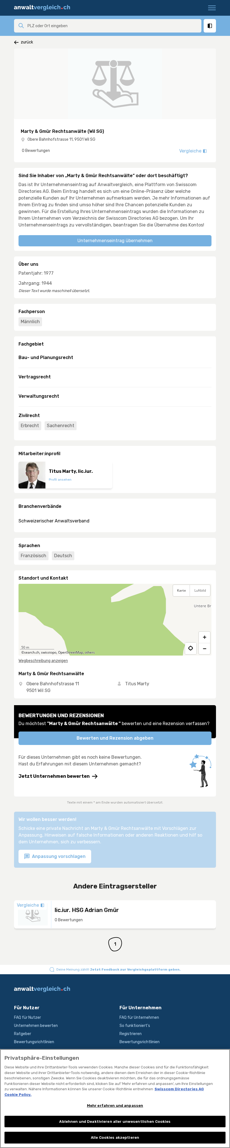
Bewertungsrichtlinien (34, 1042)
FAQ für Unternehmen (139, 1017)
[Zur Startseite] (44, 8)
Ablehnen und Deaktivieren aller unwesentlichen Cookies (115, 1121)
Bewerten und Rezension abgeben (115, 738)
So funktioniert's (134, 1025)
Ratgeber (22, 1033)
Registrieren (130, 1033)
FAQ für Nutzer (27, 1017)
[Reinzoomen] (204, 637)
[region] (115, 620)
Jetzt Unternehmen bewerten (54, 776)
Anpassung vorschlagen (58, 856)
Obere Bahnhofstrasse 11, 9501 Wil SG (61, 139)
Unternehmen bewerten (36, 1025)
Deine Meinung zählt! (118, 969)
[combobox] (112, 26)
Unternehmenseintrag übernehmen (115, 240)
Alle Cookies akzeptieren (115, 1137)
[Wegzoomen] (204, 648)
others (90, 652)
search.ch (31, 652)
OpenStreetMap (70, 652)
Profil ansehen (60, 480)
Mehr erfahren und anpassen (115, 1105)
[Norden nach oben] (204, 604)
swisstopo (48, 652)
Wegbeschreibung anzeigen (43, 660)
